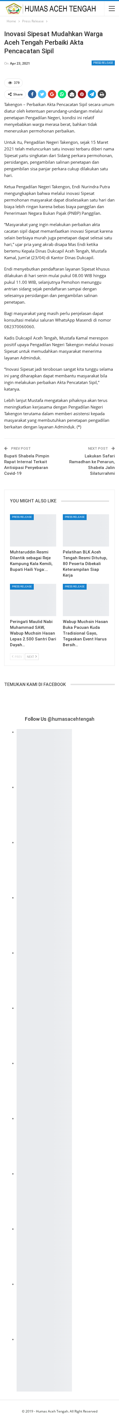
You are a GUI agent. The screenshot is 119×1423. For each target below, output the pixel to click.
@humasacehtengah (71, 719)
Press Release (103, 62)
